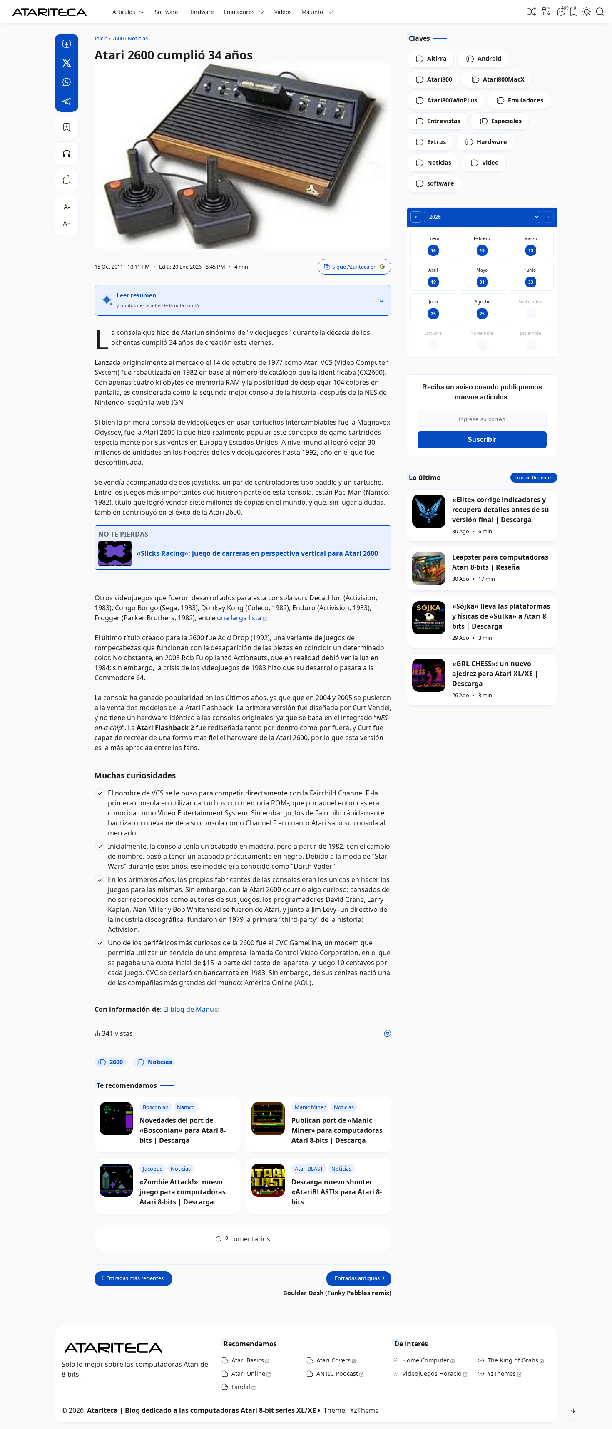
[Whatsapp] (67, 83)
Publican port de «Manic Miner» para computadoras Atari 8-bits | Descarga (337, 1130)
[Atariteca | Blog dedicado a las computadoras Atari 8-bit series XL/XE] (51, 9)
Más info (312, 12)
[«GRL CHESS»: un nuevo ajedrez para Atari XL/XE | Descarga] (428, 675)
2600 (116, 1062)
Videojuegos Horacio (432, 1373)
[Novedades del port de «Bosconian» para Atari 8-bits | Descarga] (116, 1118)
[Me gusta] (387, 1033)
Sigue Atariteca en (354, 266)
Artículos (123, 12)
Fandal (240, 1387)
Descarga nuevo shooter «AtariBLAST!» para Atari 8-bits (336, 1191)
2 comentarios (247, 1238)
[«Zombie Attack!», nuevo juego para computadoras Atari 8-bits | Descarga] (116, 1180)
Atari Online (248, 1373)
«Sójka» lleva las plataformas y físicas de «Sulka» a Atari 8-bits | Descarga (501, 616)
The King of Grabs (513, 1360)
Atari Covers (333, 1360)
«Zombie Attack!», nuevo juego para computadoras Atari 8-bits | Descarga (182, 1191)
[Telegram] (67, 102)
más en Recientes (533, 477)
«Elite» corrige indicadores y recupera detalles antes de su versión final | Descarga (500, 509)
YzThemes (502, 1373)
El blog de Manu (188, 1009)
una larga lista (239, 617)
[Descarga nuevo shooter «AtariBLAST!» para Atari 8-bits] (268, 1180)
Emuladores (239, 12)
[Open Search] (600, 12)
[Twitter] (67, 64)
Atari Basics (247, 1360)
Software (166, 12)
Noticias (160, 1062)
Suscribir (482, 439)
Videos (282, 12)
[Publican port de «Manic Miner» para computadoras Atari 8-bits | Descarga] (268, 1118)
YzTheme (364, 1410)
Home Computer (425, 1360)
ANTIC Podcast (337, 1373)
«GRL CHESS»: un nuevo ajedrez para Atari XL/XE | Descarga (495, 673)
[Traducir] (546, 11)
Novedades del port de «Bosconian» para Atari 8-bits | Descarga (182, 1130)
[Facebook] (67, 45)
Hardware (201, 12)
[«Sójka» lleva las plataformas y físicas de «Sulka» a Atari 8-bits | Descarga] (428, 617)
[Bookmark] (66, 127)
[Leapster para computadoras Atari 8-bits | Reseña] (428, 568)
